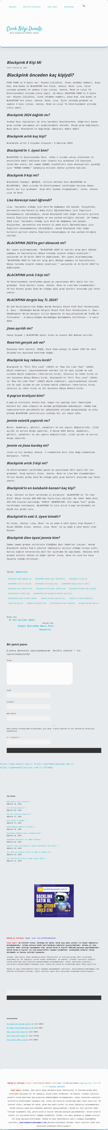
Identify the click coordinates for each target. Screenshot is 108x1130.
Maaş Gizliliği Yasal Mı (17, 1032)
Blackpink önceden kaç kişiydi (82, 589)
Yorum (9, 660)
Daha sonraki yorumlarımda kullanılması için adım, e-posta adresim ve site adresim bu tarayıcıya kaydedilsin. (50, 730)
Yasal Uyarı (52, 7)
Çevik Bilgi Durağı (24, 28)
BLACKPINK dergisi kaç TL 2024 (75, 584)
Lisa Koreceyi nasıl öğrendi (62, 603)
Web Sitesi (11, 714)
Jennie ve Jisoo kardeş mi (80, 598)
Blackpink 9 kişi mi (78, 579)
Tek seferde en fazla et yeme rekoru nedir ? (26, 859)
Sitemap (48, 768)
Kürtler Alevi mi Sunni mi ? (19, 814)
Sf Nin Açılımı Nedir (22, 620)
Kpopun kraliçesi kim (36, 603)
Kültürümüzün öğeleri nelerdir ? (21, 827)
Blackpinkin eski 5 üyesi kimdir (22, 598)
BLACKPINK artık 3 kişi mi (19, 584)
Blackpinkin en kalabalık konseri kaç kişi (53, 594)
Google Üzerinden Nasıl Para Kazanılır (35, 628)
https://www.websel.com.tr (16, 764)
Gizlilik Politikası (32, 7)
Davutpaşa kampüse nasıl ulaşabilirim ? (24, 833)
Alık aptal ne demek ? (16, 821)
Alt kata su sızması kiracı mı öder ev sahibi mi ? (29, 852)
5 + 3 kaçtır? (14, 737)
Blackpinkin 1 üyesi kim (19, 594)
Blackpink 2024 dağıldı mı (19, 579)
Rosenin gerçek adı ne (88, 603)
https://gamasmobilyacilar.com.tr (21, 768)
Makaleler (22, 572)
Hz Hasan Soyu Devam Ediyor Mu (20, 1024)
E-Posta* (10, 702)
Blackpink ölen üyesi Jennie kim (50, 589)
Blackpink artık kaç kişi (47, 584)
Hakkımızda (69, 7)
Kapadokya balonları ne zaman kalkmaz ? (24, 840)
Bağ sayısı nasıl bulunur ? (19, 802)
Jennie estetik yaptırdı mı (53, 598)
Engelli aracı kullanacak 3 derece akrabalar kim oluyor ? (32, 846)
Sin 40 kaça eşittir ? (16, 808)
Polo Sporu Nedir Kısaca (17, 1040)
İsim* (9, 690)
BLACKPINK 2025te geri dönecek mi (50, 579)
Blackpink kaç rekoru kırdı (20, 589)
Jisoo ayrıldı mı (15, 603)
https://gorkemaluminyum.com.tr (54, 764)
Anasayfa (12, 7)
